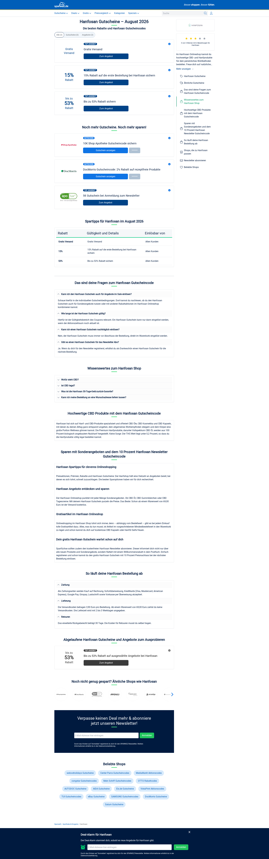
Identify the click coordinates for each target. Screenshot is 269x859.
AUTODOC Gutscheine (75, 788)
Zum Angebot (106, 56)
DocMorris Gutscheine (156, 796)
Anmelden (147, 735)
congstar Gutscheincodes (84, 781)
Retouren (65, 616)
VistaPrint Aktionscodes (152, 788)
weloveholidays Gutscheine (80, 773)
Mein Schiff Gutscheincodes (117, 781)
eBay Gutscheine (96, 796)
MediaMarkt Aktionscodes (149, 773)
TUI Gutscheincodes (71, 796)
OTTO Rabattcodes (147, 781)
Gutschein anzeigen (105, 150)
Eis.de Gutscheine (125, 788)
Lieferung (66, 600)
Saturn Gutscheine (114, 804)
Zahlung (65, 584)
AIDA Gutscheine (101, 788)
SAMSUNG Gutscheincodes (124, 796)
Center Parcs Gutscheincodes (114, 773)
